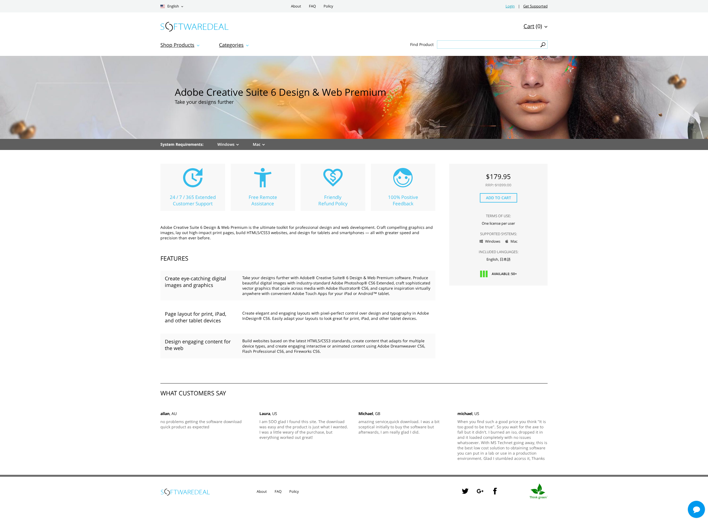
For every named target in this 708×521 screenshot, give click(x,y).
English (172, 6)
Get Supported (535, 6)
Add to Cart (498, 197)
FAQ (312, 6)
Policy (328, 6)
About (296, 6)
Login (510, 6)
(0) (533, 26)
